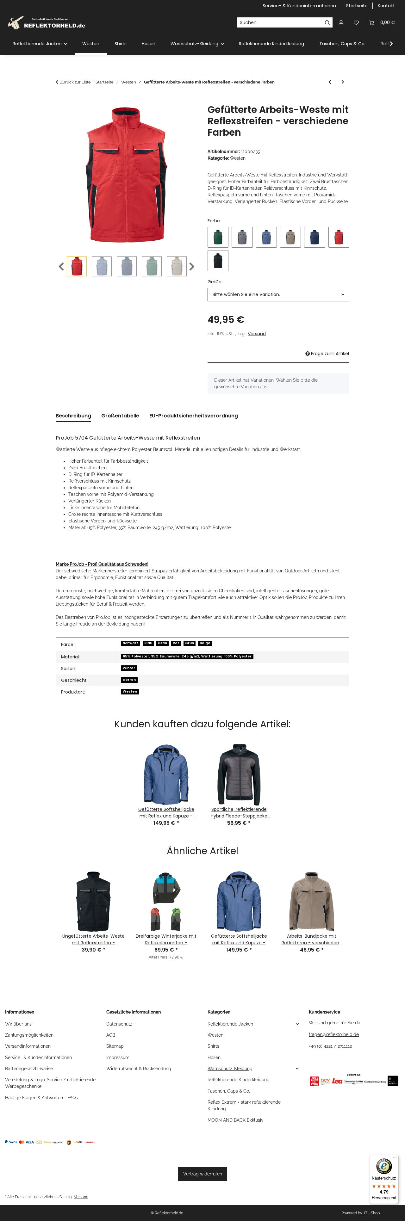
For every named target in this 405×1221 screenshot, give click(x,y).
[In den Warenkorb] (61, 100)
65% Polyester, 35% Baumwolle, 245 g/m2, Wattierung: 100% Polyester (187, 656)
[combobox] (278, 294)
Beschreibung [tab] (73, 415)
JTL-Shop (371, 1213)
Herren (129, 679)
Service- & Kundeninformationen (299, 6)
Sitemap (115, 1046)
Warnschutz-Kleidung (230, 1068)
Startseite (357, 6)
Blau (148, 643)
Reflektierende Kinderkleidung (239, 1079)
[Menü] (395, 1158)
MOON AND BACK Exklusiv (235, 1120)
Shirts (213, 1046)
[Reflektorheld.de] (46, 22)
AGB (110, 1035)
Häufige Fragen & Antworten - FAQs (41, 1097)
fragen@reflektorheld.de (334, 1034)
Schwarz (130, 643)
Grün (189, 643)
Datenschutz (119, 1024)
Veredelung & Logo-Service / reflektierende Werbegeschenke (50, 1083)
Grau (162, 643)
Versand (257, 333)
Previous (61, 266)
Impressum (117, 1057)
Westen (238, 158)
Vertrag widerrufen (202, 1173)
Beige (205, 643)
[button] (341, 23)
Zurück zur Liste (75, 82)
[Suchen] (327, 22)
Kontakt (386, 6)
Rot (176, 643)
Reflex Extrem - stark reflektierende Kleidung (244, 1105)
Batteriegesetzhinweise (29, 1068)
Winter (129, 668)
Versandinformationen (28, 1046)
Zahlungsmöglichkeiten (29, 1035)
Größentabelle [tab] (120, 415)
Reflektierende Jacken (230, 1024)
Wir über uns (18, 1024)
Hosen (214, 1057)
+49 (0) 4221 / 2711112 (330, 1046)
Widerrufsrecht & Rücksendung (138, 1068)
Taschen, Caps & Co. (229, 1091)
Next (191, 266)
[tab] (193, 418)
